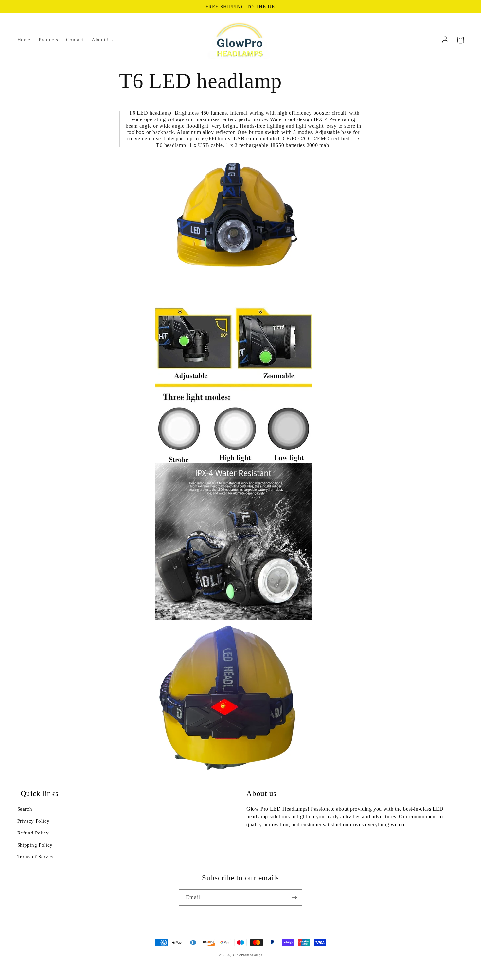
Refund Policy (33, 832)
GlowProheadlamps (247, 955)
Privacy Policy (33, 821)
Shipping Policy (35, 845)
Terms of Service (36, 856)
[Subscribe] (294, 897)
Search (24, 809)
